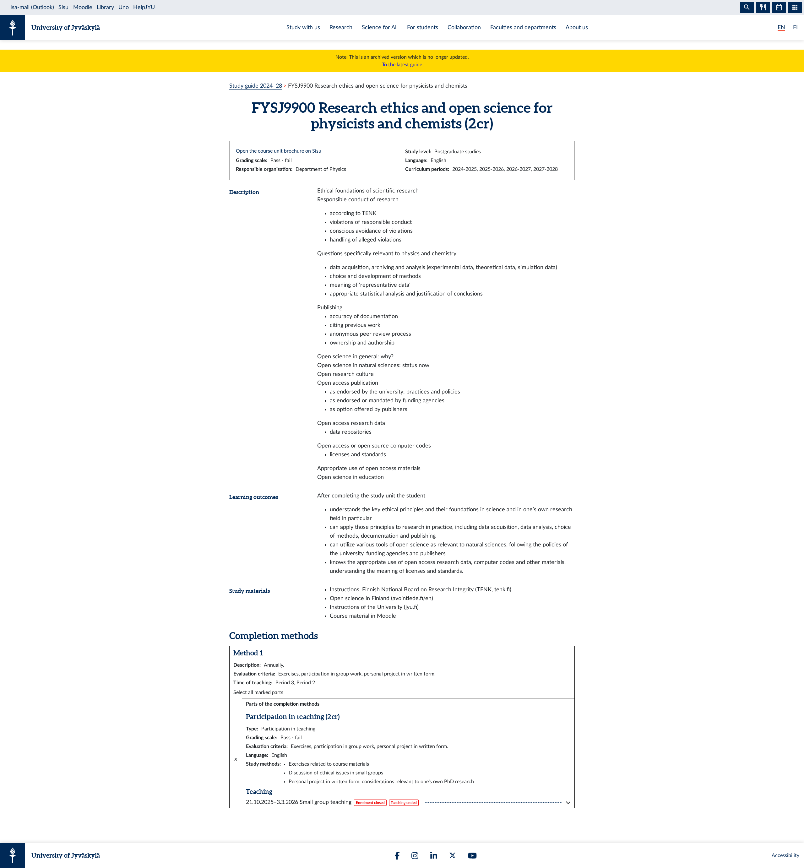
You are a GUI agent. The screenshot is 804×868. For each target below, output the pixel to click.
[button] (408, 802)
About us (577, 27)
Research (340, 27)
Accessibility (785, 855)
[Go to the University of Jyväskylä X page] (452, 855)
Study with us (303, 27)
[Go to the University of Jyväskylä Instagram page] (414, 856)
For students (422, 27)
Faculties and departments (523, 27)
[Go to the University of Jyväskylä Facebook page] (397, 856)
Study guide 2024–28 (255, 86)
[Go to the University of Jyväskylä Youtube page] (472, 856)
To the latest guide (402, 64)
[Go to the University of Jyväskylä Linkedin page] (433, 856)
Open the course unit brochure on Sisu (278, 151)
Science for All (380, 27)
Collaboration (464, 27)
